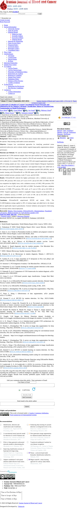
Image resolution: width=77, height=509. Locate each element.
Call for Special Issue (14, 70)
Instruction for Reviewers (16, 86)
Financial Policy (13, 45)
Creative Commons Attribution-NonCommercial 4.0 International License (29, 414)
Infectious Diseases (23, 216)
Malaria (10, 211)
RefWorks (67, 134)
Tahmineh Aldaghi (27, 113)
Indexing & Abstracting (15, 41)
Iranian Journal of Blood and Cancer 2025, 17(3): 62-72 (54, 101)
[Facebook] (60, 170)
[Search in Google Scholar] (10, 111)
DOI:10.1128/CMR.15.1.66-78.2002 (24, 248)
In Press (10, 61)
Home (6, 25)
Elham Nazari (9, 113)
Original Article (6, 216)
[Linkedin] (73, 170)
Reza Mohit (3, 110)
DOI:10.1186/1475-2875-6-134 (11, 256)
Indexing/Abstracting (10, 63)
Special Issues (12, 59)
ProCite (65, 132)
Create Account (5, 20)
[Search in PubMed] (12, 111)
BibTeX (59, 130)
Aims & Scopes (13, 30)
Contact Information (14, 91)
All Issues (11, 56)
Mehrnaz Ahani (46, 110)
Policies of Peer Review (15, 81)
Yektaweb (21, 506)
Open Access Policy (14, 43)
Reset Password (5, 22)
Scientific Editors (17, 36)
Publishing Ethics (13, 79)
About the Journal (13, 29)
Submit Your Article (10, 65)
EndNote (70, 130)
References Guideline (15, 75)
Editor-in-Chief (17, 34)
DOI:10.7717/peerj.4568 (27, 268)
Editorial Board (13, 32)
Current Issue (12, 57)
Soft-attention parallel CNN (30, 213)
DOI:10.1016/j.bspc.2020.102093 (33, 283)
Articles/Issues (8, 54)
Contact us (7, 90)
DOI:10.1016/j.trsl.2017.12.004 (25, 313)
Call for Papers (12, 68)
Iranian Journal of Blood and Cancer (30, 503)
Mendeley (63, 138)
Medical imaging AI (14, 213)
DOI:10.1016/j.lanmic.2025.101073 (12, 229)
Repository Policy (13, 48)
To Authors (7, 66)
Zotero (71, 138)
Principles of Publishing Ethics (17, 72)
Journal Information (10, 27)
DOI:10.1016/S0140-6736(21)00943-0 (30, 243)
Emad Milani (18, 110)
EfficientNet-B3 (28, 211)
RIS (64, 130)
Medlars (59, 132)
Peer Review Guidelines (15, 88)
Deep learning (17, 211)
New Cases (7, 52)
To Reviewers (8, 84)
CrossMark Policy (13, 50)
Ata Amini (31, 110)
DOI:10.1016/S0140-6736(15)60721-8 (38, 238)
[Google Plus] (64, 173)
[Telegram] (69, 170)
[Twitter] (64, 170)
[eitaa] (69, 173)
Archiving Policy (13, 47)
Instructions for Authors (15, 73)
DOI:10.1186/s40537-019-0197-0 (18, 290)
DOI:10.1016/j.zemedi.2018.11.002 (15, 368)
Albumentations (39, 211)
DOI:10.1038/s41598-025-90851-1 (12, 300)
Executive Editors (17, 38)
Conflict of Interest (14, 82)
